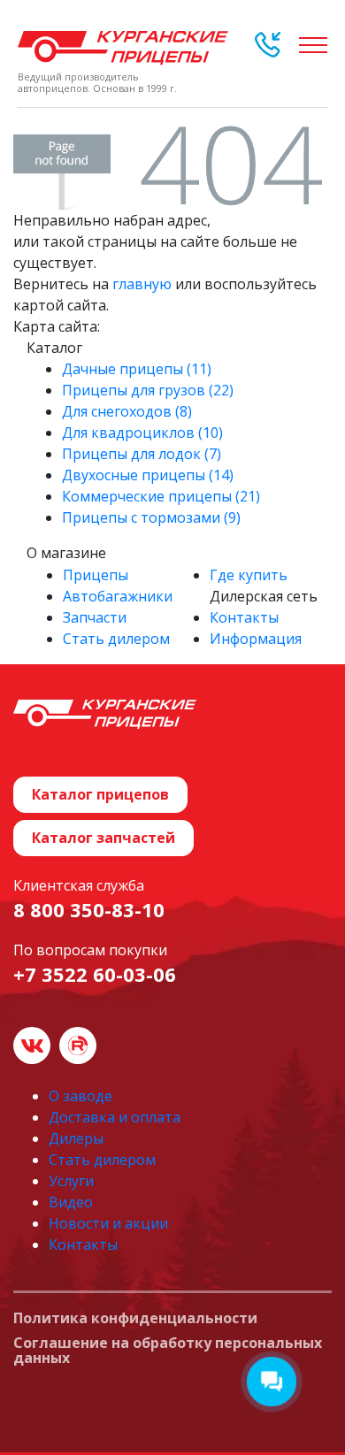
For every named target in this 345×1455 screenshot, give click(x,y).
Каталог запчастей (103, 837)
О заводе (80, 1096)
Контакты (244, 617)
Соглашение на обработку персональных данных (167, 1351)
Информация (256, 638)
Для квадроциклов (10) (142, 432)
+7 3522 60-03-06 (94, 973)
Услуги (71, 1181)
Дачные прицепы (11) (136, 369)
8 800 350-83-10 (89, 909)
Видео (71, 1202)
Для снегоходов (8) (127, 411)
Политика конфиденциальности (135, 1319)
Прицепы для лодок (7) (141, 453)
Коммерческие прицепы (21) (161, 496)
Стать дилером (116, 638)
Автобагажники (117, 596)
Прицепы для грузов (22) (148, 390)
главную (142, 284)
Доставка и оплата (114, 1117)
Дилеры (76, 1138)
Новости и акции (108, 1223)
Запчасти (94, 617)
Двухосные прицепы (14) (148, 475)
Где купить (249, 575)
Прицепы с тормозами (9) (151, 517)
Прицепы (95, 575)
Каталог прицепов (100, 794)
